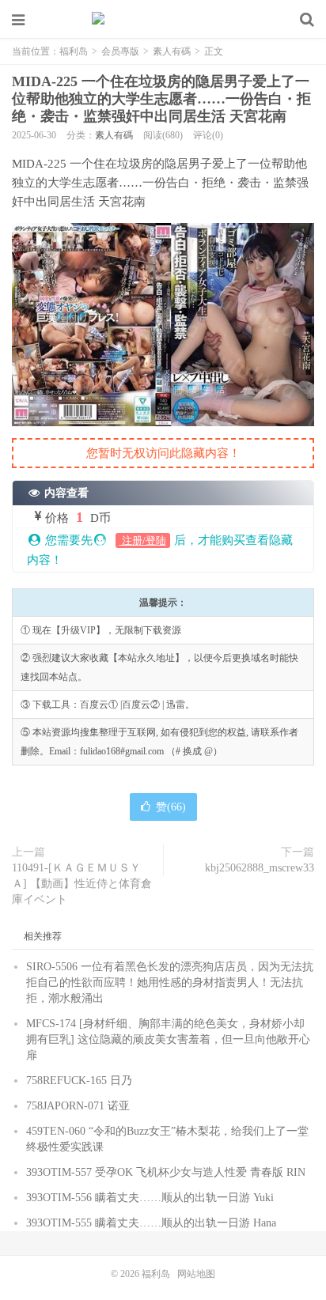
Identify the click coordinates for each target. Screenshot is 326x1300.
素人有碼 (172, 51)
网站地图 (196, 1273)
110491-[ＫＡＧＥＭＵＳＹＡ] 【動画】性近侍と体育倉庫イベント (82, 883)
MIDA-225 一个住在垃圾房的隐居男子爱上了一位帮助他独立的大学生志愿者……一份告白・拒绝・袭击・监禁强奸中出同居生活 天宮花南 (161, 99)
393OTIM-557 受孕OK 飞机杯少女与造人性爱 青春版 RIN (165, 1172)
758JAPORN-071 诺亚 (78, 1106)
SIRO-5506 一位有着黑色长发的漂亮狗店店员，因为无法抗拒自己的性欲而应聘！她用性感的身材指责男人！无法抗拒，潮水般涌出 (169, 982)
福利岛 (163, 20)
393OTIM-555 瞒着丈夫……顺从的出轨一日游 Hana (151, 1223)
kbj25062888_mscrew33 (259, 868)
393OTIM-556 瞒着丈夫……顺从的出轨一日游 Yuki (150, 1198)
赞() (171, 807)
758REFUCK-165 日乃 (79, 1080)
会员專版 (120, 51)
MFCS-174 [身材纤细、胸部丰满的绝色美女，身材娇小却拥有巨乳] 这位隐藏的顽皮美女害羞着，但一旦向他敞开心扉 (168, 1039)
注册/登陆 (142, 540)
